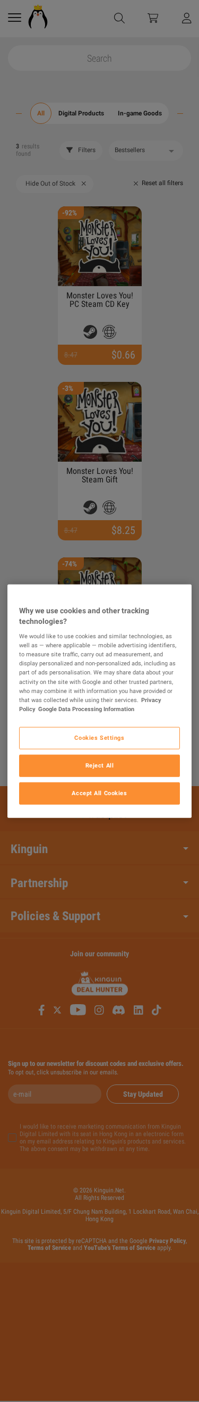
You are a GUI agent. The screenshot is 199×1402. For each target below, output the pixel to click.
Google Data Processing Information (86, 708)
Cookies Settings (99, 737)
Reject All (99, 765)
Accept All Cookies (99, 792)
